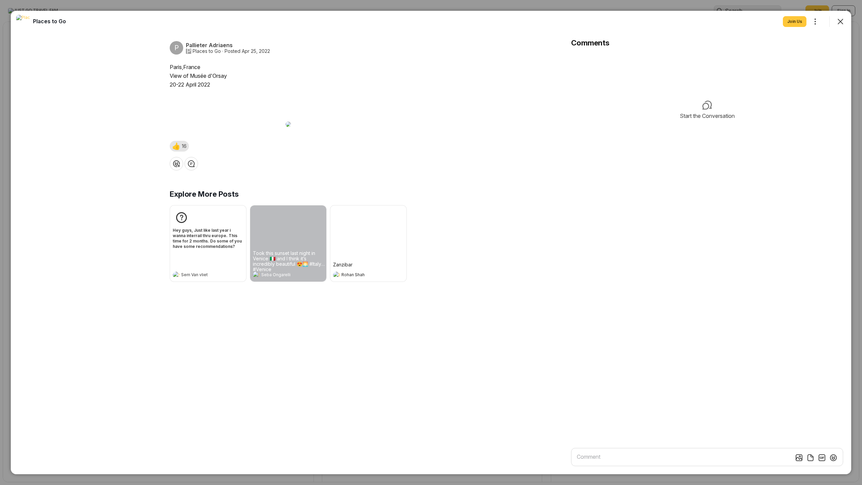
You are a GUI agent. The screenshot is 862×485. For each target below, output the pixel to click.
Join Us (794, 21)
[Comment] (191, 163)
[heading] (201, 275)
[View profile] (176, 274)
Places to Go (207, 51)
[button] (179, 146)
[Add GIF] (822, 457)
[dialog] (431, 242)
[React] (176, 163)
